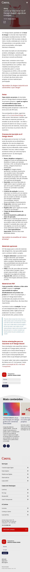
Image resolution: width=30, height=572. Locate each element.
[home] (5, 2)
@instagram (5, 562)
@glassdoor (4, 560)
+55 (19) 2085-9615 (6, 525)
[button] (27, 2)
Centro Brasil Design (17, 115)
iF (7, 115)
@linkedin (4, 559)
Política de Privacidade (5, 566)
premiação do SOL (12, 364)
